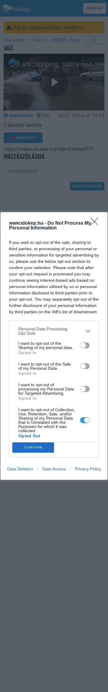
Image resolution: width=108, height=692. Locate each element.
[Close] (96, 223)
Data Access (54, 468)
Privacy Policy (88, 468)
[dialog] (54, 346)
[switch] (85, 345)
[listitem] (54, 331)
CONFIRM (33, 447)
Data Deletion (20, 468)
